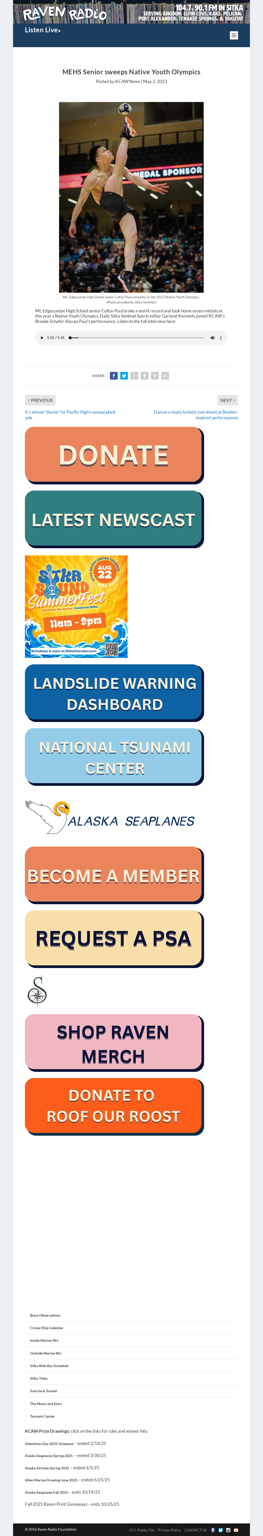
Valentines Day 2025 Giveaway (49, 1443)
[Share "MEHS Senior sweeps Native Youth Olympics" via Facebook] (114, 376)
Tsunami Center (42, 1416)
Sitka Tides (39, 1378)
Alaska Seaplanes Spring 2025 (49, 1455)
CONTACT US (195, 1530)
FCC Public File (141, 1530)
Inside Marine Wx (44, 1340)
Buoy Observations (45, 1315)
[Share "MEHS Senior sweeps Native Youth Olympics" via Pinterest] (155, 376)
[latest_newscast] (115, 547)
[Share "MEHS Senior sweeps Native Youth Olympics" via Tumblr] (144, 376)
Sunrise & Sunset (43, 1391)
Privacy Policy (169, 1530)
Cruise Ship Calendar (46, 1328)
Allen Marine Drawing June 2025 (51, 1480)
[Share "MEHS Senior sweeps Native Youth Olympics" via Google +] (134, 376)
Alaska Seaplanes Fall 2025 (46, 1492)
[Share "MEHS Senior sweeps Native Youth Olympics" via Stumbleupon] (165, 376)
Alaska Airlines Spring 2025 (47, 1468)
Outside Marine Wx (46, 1353)
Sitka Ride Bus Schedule (49, 1366)
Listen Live (41, 30)
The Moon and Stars (46, 1403)
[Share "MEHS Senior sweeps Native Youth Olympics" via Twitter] (124, 376)
